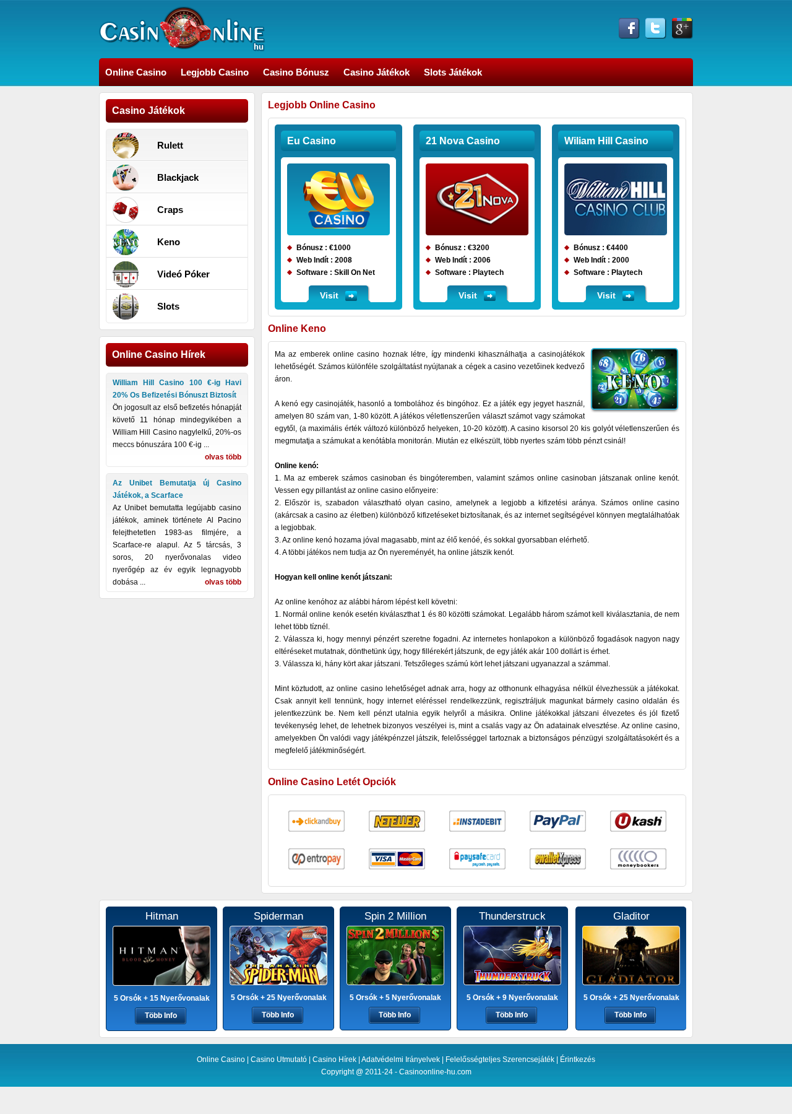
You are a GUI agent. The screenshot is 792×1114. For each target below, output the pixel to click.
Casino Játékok (376, 72)
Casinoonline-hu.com (435, 1072)
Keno (168, 242)
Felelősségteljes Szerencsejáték (500, 1059)
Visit (329, 295)
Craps (170, 209)
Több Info (161, 1015)
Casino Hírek (334, 1059)
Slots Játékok (453, 72)
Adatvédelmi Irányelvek (400, 1059)
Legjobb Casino (215, 72)
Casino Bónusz (296, 72)
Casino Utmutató (279, 1059)
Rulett (170, 145)
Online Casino (135, 72)
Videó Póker (183, 274)
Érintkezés (577, 1059)
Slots (168, 306)
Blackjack (178, 177)
